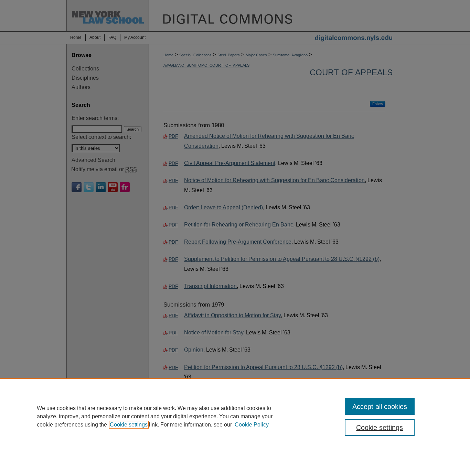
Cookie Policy (252, 425)
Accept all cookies (379, 406)
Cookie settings (129, 425)
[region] (235, 416)
